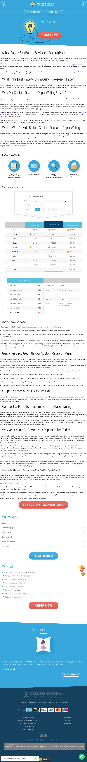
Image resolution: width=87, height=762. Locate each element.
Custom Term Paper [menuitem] (28, 717)
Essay (4, 523)
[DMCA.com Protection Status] (44, 759)
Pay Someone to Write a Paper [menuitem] (28, 720)
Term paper (7, 532)
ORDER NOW (50, 35)
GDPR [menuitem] (51, 702)
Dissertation (7, 546)
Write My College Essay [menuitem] (28, 726)
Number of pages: (26, 205)
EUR (55, 209)
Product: (29, 196)
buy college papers (77, 64)
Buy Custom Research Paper (43, 504)
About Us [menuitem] (23, 702)
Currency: (29, 209)
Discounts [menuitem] (32, 702)
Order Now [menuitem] (67, 723)
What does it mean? (19, 758)
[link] (41, 735)
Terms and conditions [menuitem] (62, 702)
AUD (49, 209)
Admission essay (9, 541)
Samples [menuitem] (67, 720)
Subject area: (28, 201)
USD (37, 209)
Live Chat (54, 12)
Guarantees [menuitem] (42, 702)
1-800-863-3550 (34, 12)
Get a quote (45, 555)
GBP (43, 209)
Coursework (7, 537)
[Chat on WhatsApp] (82, 757)
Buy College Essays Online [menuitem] (28, 723)
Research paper (8, 527)
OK (35, 758)
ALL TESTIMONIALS (70, 674)
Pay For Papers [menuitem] (28, 729)
